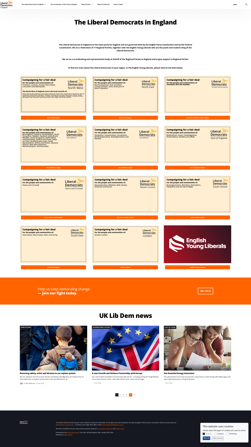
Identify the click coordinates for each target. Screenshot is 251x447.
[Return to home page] (10, 4)
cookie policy (120, 429)
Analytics (220, 434)
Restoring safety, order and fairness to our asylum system (48, 373)
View (53, 98)
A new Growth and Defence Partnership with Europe (117, 373)
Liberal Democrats (73, 432)
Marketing (233, 434)
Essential (209, 434)
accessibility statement (104, 429)
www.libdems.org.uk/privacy (65, 425)
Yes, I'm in (205, 291)
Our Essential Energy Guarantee (179, 373)
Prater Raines (67, 435)
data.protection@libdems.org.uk (112, 425)
